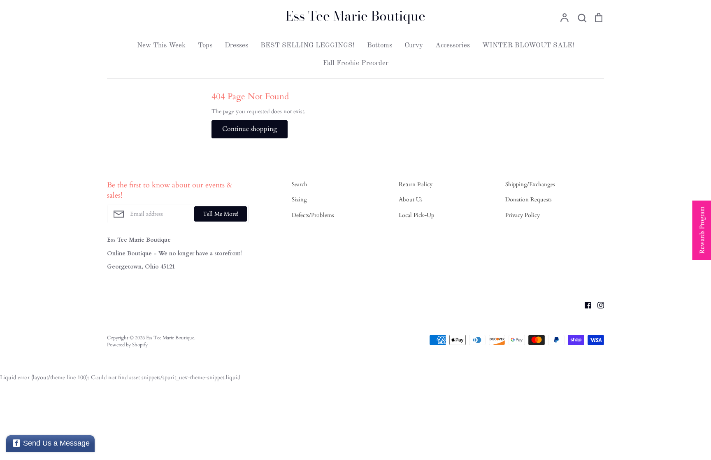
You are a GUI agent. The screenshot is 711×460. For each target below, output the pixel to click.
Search (299, 184)
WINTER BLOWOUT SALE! (528, 45)
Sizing (299, 199)
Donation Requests (528, 199)
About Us (411, 199)
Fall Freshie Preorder (355, 63)
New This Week (161, 45)
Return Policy (415, 184)
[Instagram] (597, 305)
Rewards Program (701, 230)
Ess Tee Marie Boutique (355, 16)
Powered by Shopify (127, 344)
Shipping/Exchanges (530, 184)
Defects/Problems (313, 215)
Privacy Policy (522, 215)
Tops (205, 45)
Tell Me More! (220, 214)
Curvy (413, 45)
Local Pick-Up (416, 215)
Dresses (236, 45)
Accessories (452, 45)
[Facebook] (585, 305)
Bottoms (379, 45)
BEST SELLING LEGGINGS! (307, 45)
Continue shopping (249, 128)
